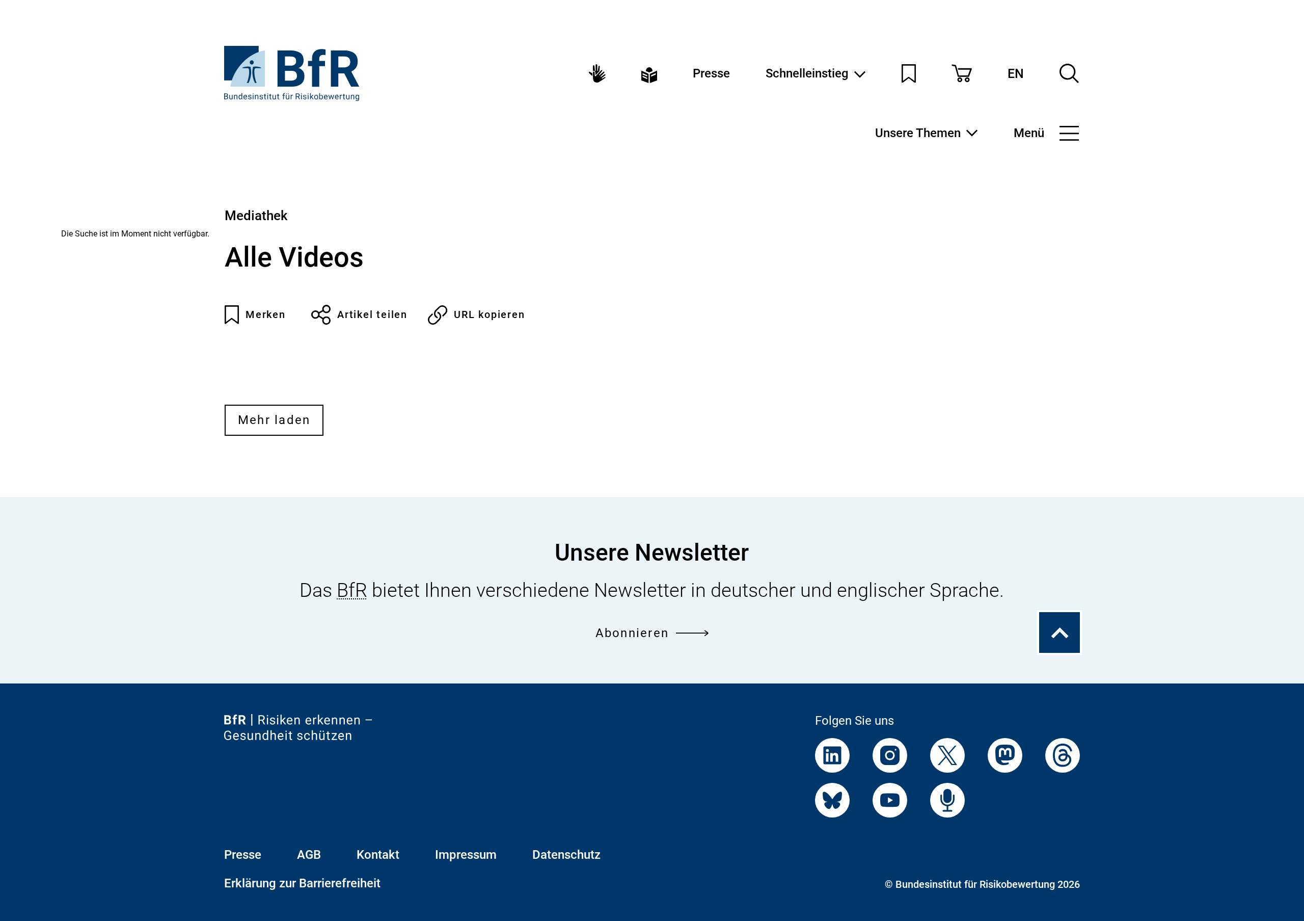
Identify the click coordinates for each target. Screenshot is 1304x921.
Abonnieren (632, 633)
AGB (309, 855)
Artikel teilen (372, 314)
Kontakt (378, 855)
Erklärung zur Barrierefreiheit (302, 883)
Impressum (466, 855)
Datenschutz (566, 855)
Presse (711, 73)
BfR (352, 590)
